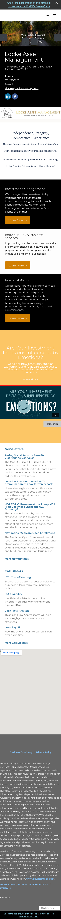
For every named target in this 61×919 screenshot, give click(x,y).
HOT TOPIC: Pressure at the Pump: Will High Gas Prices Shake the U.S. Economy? (30, 507)
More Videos (30, 379)
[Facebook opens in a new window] (15, 96)
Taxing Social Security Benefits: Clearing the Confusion (25, 456)
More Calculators (17, 642)
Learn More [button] (16, 220)
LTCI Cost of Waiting (18, 577)
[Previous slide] (3, 37)
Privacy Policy (43, 752)
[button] (50, 15)
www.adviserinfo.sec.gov (40, 878)
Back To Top (48, 908)
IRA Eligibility (13, 594)
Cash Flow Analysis (17, 610)
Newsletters (14, 449)
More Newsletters (17, 558)
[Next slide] (57, 37)
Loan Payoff (12, 627)
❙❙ (34, 41)
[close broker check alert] (56, 3)
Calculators (14, 571)
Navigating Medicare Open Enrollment (30, 532)
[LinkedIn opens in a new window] (8, 96)
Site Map (5, 897)
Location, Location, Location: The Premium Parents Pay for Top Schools (29, 483)
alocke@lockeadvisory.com (21, 88)
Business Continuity (21, 752)
